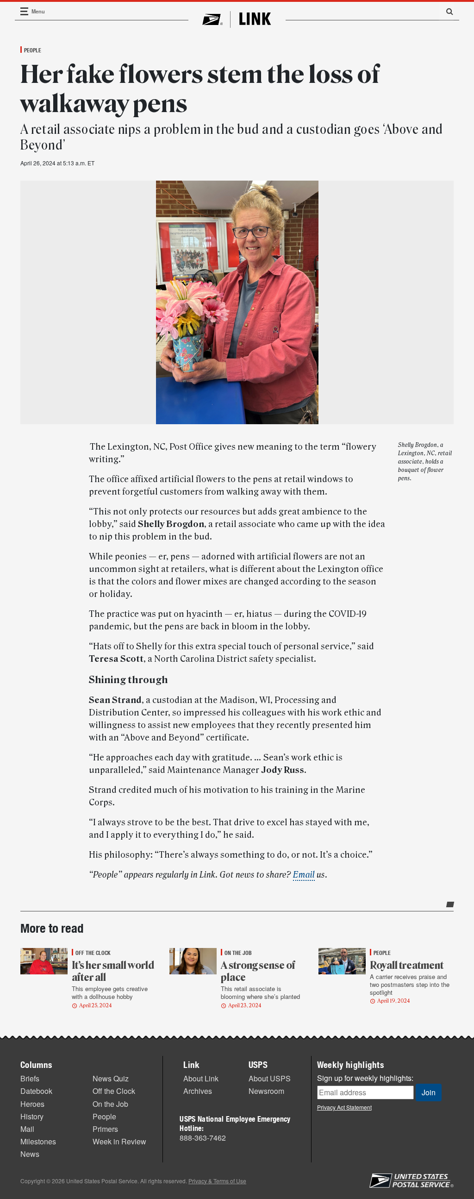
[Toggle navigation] (24, 11)
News (29, 1154)
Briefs (29, 1078)
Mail (27, 1129)
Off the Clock (114, 1091)
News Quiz (111, 1078)
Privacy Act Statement (344, 1107)
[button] (446, 11)
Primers (105, 1129)
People (32, 50)
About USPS (270, 1078)
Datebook (36, 1091)
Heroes (32, 1104)
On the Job (110, 1104)
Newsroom (266, 1091)
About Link (200, 1078)
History (32, 1116)
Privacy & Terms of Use (217, 1181)
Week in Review (119, 1141)
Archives (197, 1091)
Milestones (38, 1141)
